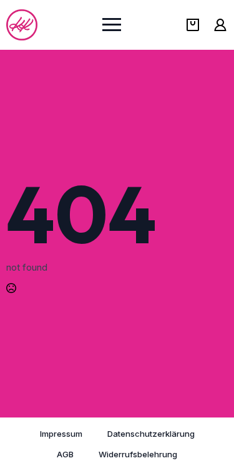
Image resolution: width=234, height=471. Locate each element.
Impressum (61, 434)
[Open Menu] (111, 25)
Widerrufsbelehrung (138, 454)
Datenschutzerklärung (151, 434)
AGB (65, 454)
